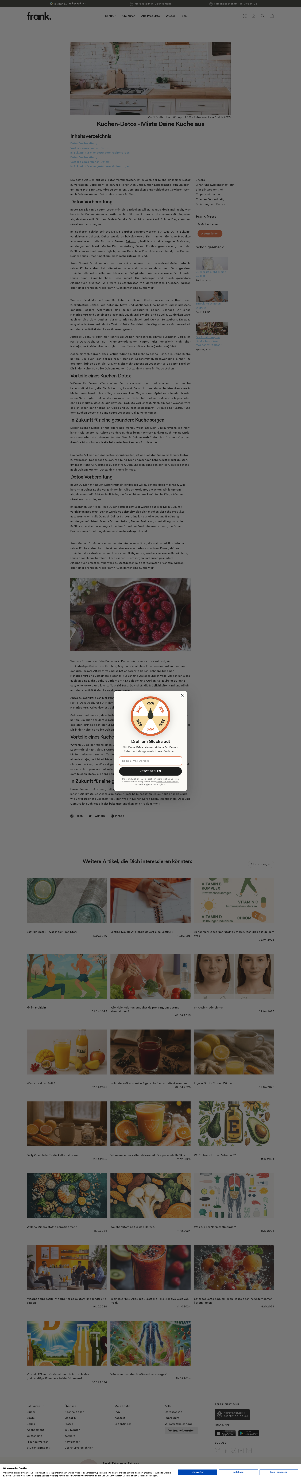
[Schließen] (182, 695)
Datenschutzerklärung (167, 782)
